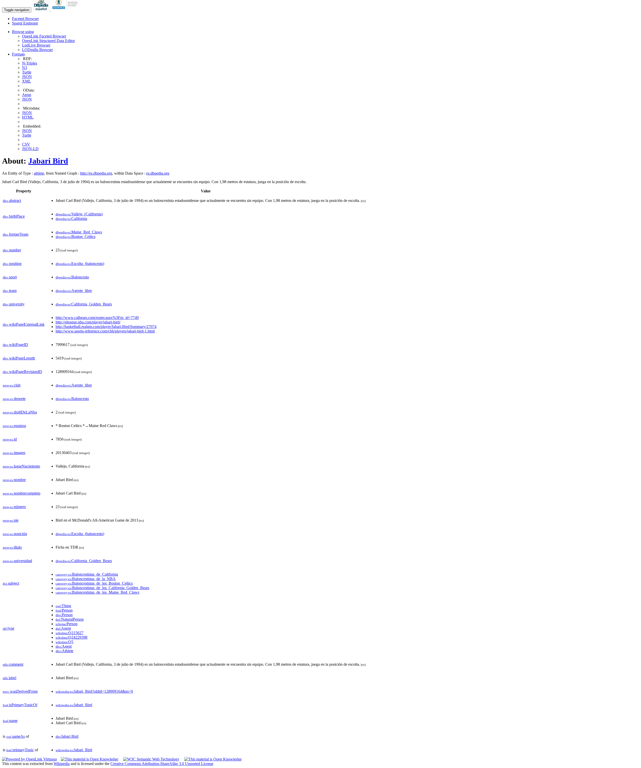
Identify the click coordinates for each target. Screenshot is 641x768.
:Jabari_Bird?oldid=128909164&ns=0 (94, 691)
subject (11, 583)
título (12, 547)
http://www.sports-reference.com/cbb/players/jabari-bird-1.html (105, 331)
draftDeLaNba (20, 412)
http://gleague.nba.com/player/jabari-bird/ (88, 322)
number (12, 250)
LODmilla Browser (37, 50)
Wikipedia (62, 763)
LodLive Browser (36, 45)
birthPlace (14, 216)
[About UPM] (66, 10)
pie (11, 520)
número (14, 507)
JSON (27, 77)
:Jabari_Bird (74, 705)
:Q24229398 (71, 637)
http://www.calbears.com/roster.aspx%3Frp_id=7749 (97, 317)
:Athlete (64, 651)
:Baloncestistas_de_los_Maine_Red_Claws (97, 592)
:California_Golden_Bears (84, 304)
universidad (17, 561)
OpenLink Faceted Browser (44, 36)
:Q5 (64, 642)
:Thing (63, 606)
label (9, 678)
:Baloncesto (72, 277)
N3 (24, 68)
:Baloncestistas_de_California (87, 574)
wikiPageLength (19, 358)
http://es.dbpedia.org (96, 173)
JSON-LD (30, 149)
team (10, 290)
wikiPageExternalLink (24, 324)
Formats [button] (18, 54)
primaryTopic (20, 750)
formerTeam (15, 234)
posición (15, 534)
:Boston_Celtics (75, 236)
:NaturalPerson (70, 619)
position (12, 263)
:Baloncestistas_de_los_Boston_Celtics (94, 583)
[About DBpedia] (41, 10)
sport (10, 277)
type (8, 628)
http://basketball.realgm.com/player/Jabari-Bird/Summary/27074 (106, 326)
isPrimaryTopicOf (20, 705)
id (10, 439)
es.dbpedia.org (157, 173)
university (14, 304)
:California (71, 218)
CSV (26, 144)
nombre (14, 480)
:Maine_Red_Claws (79, 232)
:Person (64, 610)
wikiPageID (15, 344)
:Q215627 (69, 633)
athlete (39, 173)
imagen (14, 453)
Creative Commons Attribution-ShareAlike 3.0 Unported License (161, 763)
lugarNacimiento (21, 466)
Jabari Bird (48, 160)
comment (13, 664)
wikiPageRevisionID (22, 371)
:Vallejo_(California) (79, 214)
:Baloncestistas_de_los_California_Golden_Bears (102, 588)
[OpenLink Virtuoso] (29, 759)
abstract (12, 200)
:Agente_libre (74, 290)
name (10, 720)
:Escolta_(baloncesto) (80, 263)
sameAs (15, 736)
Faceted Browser (25, 19)
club (12, 385)
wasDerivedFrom (20, 691)
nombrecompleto (21, 493)
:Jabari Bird (67, 736)
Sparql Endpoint (25, 23)
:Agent (63, 628)
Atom (26, 95)
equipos (14, 426)
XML (26, 81)
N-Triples (29, 63)
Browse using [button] (23, 32)
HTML (28, 117)
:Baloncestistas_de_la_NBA (86, 579)
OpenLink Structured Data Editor (48, 41)
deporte (14, 399)
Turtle (26, 72)
